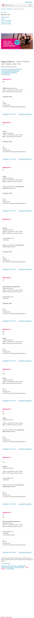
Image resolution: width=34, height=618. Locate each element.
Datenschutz (13, 565)
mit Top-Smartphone (10, 70)
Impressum (3, 565)
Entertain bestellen (6, 22)
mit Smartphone (9, 72)
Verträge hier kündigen (19, 567)
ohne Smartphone (5, 74)
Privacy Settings (10, 568)
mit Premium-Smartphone (11, 69)
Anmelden (29, 2)
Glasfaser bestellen (6, 23)
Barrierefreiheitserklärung (7, 567)
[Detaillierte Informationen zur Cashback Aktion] (17, 41)
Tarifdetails (5, 114)
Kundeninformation (21, 565)
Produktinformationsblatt (25, 114)
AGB (8, 565)
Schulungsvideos (5, 17)
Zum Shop (3, 12)
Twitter (2, 18)
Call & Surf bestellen (6, 20)
